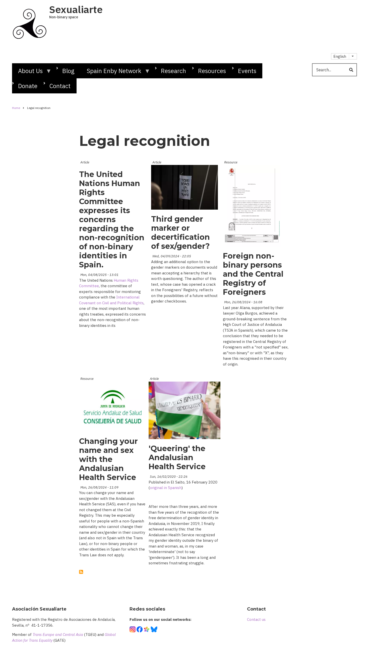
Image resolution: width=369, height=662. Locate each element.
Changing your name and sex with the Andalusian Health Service (108, 459)
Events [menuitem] (247, 71)
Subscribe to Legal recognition (81, 572)
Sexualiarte (76, 9)
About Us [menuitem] (27, 72)
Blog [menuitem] (68, 71)
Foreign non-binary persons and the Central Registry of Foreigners (253, 274)
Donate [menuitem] (27, 86)
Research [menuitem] (173, 71)
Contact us (256, 619)
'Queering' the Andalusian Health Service (177, 457)
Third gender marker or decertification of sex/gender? (180, 233)
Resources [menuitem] (212, 71)
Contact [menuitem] (60, 86)
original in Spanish (165, 487)
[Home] (29, 22)
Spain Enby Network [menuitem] (111, 72)
